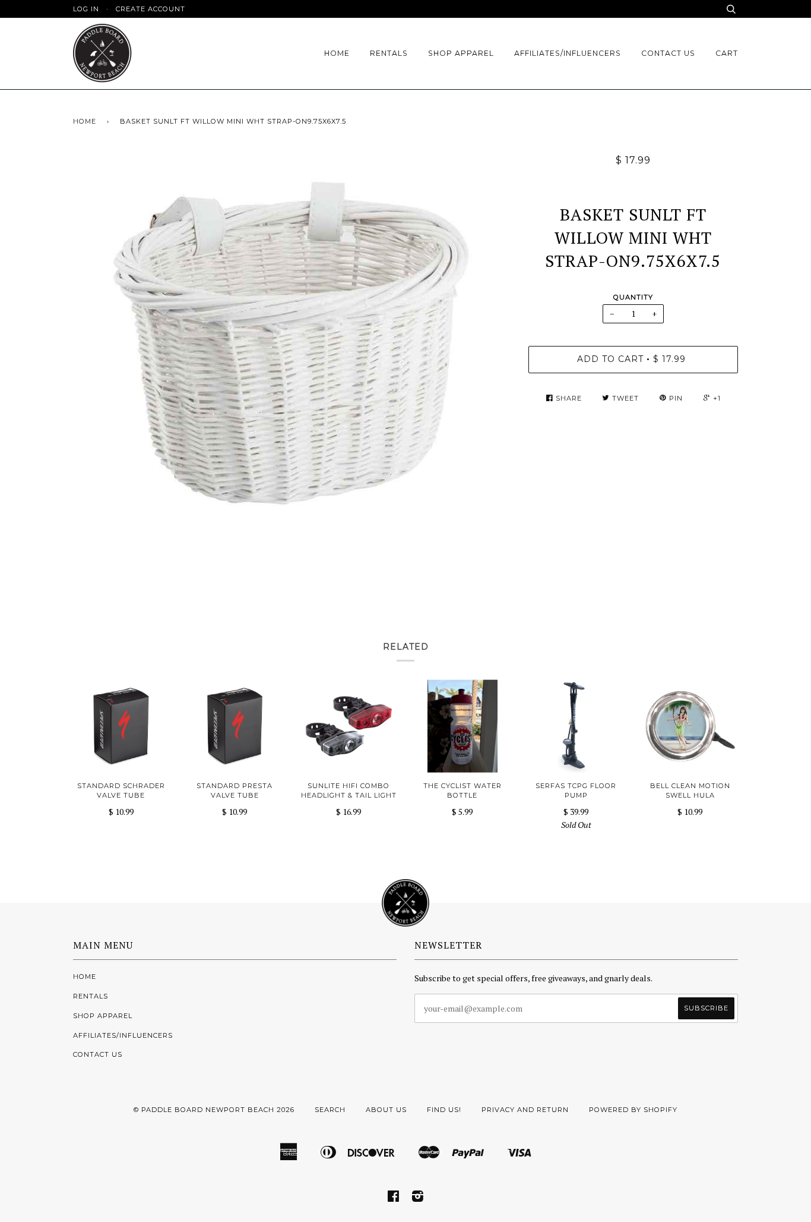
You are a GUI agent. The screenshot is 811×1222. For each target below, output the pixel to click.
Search (330, 1110)
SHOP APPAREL (461, 53)
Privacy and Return (525, 1110)
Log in (86, 9)
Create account (150, 9)
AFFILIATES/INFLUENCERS (567, 53)
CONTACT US (668, 53)
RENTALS (389, 53)
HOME (337, 53)
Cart (726, 53)
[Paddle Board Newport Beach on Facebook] (393, 1198)
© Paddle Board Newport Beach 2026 (214, 1110)
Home (84, 121)
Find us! (444, 1110)
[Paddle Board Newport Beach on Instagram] (417, 1198)
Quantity (633, 297)
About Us (386, 1110)
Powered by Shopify (633, 1110)
